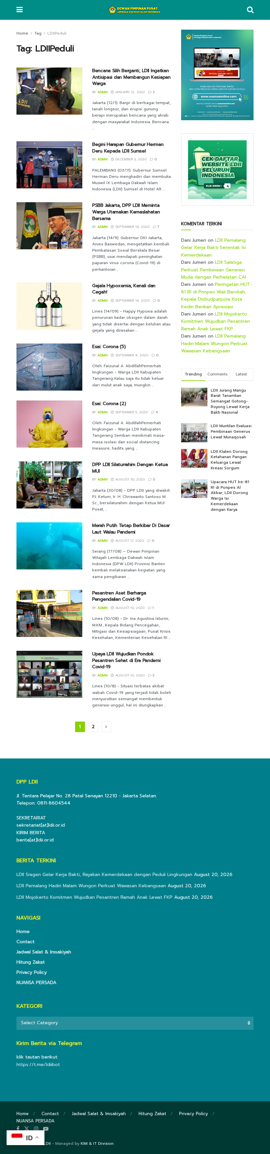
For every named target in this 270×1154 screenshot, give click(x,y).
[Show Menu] (19, 10)
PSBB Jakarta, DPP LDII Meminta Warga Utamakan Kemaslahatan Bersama (126, 212)
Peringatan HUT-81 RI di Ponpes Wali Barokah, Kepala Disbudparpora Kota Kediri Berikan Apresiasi (216, 295)
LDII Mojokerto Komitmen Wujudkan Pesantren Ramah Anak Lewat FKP (215, 321)
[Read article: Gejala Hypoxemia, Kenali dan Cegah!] (49, 306)
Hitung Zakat (30, 962)
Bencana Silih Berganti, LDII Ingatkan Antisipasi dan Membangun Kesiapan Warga (131, 77)
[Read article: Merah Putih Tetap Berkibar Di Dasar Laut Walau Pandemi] (49, 545)
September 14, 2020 (131, 226)
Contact (25, 941)
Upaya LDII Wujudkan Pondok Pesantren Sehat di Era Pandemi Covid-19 (126, 660)
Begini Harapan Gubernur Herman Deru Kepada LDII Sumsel (128, 147)
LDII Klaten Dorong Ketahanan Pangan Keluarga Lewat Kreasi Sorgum (229, 460)
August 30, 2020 (129, 479)
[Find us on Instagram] (36, 1129)
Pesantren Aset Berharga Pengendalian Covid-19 (119, 596)
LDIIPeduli (57, 33)
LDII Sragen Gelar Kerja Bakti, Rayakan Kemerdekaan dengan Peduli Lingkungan (104, 874)
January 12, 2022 (129, 92)
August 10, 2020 (129, 607)
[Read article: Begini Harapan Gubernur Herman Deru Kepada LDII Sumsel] (49, 164)
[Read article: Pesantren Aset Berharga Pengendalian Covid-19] (49, 613)
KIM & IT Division (97, 1143)
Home (22, 33)
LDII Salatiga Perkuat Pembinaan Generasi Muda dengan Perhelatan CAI (213, 270)
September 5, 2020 (131, 412)
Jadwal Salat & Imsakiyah (43, 951)
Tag (37, 33)
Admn (102, 92)
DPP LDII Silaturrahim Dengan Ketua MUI (130, 468)
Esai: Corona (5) (109, 346)
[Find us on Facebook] (17, 1129)
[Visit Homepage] (135, 10)
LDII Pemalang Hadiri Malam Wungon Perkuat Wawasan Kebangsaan (214, 343)
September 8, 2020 (131, 355)
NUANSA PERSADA (36, 982)
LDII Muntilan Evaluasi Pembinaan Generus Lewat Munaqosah (231, 431)
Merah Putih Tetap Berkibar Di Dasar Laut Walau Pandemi (131, 529)
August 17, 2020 (129, 540)
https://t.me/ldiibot (38, 1064)
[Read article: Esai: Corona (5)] (49, 367)
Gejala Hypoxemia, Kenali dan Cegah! (123, 289)
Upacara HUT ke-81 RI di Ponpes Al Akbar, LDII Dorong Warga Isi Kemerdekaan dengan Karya (230, 495)
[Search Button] (250, 10)
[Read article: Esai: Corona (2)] (49, 424)
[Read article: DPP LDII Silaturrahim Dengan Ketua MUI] (49, 484)
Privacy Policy (31, 972)
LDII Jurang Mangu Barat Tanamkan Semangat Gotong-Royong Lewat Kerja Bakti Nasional (230, 401)
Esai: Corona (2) (109, 403)
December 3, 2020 (130, 159)
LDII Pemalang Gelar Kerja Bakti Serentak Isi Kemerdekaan (213, 248)
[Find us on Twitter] (26, 1129)
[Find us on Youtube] (45, 1129)
